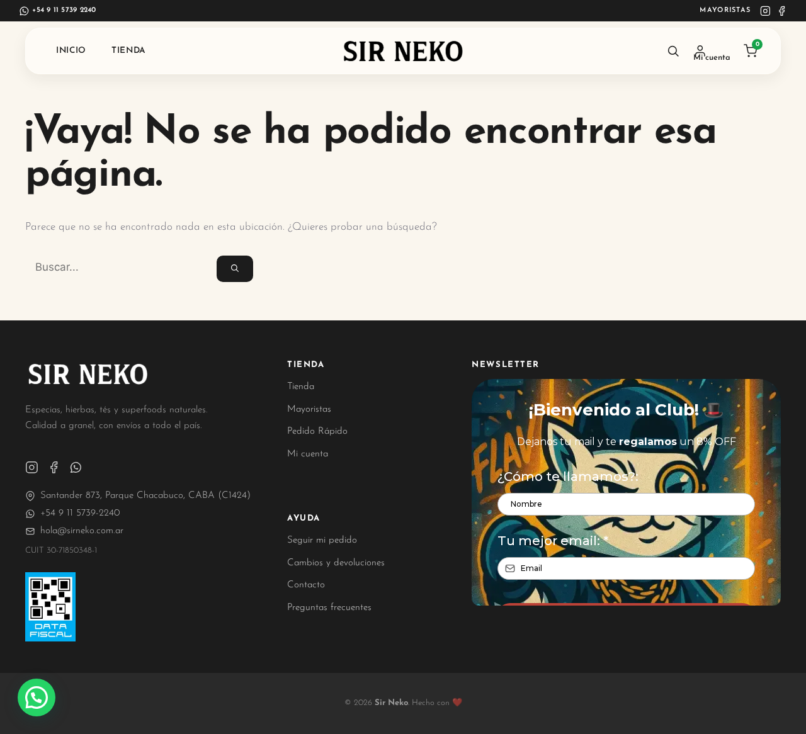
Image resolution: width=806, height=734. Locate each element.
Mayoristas (725, 10)
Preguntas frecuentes (329, 608)
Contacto (306, 585)
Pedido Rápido (317, 431)
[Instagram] (765, 11)
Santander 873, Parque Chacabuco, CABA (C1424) (145, 495)
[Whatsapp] (75, 467)
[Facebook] (781, 11)
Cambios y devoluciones (336, 563)
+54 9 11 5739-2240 (80, 513)
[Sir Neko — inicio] (403, 51)
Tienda (128, 51)
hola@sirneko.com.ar (81, 531)
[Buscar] (673, 51)
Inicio (71, 51)
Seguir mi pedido (322, 540)
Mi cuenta (307, 454)
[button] (36, 697)
